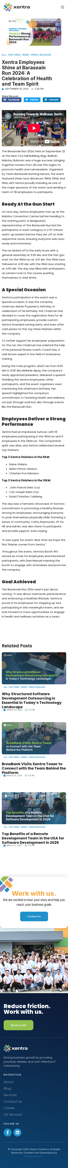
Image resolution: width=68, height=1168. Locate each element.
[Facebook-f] (8, 1133)
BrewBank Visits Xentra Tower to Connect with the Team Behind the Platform (34, 768)
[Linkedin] (17, 1133)
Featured (14, 54)
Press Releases (41, 54)
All (4, 54)
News (25, 54)
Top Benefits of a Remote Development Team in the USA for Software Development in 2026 (33, 838)
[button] (11, 99)
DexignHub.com (33, 1156)
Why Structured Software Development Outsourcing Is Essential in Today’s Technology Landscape (32, 700)
